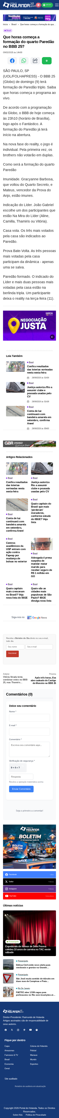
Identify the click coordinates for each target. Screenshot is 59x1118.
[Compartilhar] (35, 60)
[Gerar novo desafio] (23, 767)
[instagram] (18, 1030)
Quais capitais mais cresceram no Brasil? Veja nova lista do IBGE (17, 593)
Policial (33, 1050)
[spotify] (36, 1030)
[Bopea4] (19, 5)
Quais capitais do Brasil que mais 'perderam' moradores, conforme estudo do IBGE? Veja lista (41, 513)
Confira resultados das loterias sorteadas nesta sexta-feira (40, 369)
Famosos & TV (11, 1055)
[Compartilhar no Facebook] (12, 60)
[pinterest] (24, 1030)
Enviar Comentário (21, 789)
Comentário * (15, 739)
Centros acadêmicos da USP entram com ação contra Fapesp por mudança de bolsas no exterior (16, 552)
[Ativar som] (52, 337)
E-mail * (12, 725)
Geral (7, 1068)
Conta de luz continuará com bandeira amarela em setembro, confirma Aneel (39, 417)
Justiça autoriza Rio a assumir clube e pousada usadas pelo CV (39, 392)
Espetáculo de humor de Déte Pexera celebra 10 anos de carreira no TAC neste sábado (28, 949)
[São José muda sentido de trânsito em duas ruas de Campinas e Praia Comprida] (8, 978)
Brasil (13, 24)
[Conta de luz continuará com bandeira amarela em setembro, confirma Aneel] (15, 411)
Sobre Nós (17, 1115)
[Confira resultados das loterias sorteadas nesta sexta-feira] (15, 366)
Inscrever (12, 653)
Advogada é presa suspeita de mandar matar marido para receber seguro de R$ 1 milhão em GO (41, 567)
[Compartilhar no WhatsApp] (24, 60)
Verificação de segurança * (22, 761)
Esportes (34, 1064)
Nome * (12, 711)
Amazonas (9, 1050)
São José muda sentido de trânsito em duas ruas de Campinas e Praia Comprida (35, 980)
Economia (9, 1064)
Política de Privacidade (36, 1115)
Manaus (33, 1055)
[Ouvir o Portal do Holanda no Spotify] (47, 60)
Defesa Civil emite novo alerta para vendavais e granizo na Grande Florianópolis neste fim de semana (33, 966)
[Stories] (38, 5)
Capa (7, 1046)
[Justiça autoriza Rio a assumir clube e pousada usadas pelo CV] (15, 387)
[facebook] (5, 1030)
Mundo (33, 1059)
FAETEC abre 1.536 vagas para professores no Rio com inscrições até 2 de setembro (35, 993)
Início (5, 24)
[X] (12, 1030)
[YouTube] (30, 1030)
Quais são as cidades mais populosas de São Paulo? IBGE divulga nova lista (41, 594)
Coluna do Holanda (39, 1046)
